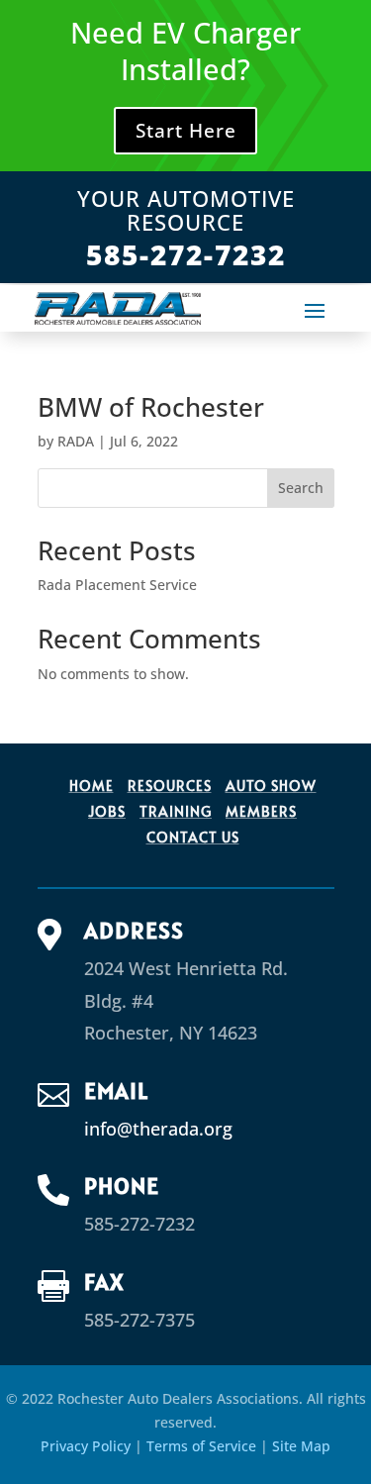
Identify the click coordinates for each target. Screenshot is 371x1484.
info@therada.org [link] (158, 1128)
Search (301, 487)
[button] (314, 310)
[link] (118, 308)
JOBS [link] (107, 811)
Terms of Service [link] (201, 1445)
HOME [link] (91, 785)
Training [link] (175, 811)
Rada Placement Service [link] (117, 584)
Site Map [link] (301, 1445)
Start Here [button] (186, 130)
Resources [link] (170, 785)
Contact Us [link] (192, 837)
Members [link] (261, 811)
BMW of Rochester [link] (151, 407)
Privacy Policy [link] (86, 1445)
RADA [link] (75, 441)
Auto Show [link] (271, 785)
